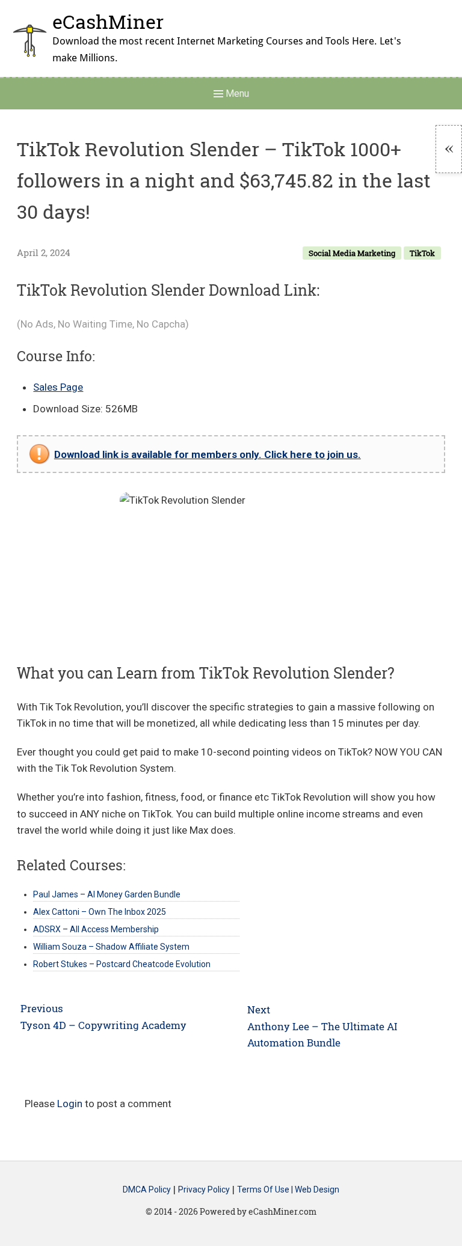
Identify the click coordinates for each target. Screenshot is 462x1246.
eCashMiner (108, 21)
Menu (236, 93)
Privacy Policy (204, 1190)
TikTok (422, 253)
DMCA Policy (147, 1190)
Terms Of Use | (266, 1190)
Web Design (317, 1190)
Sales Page (58, 387)
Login (69, 1104)
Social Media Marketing (352, 253)
